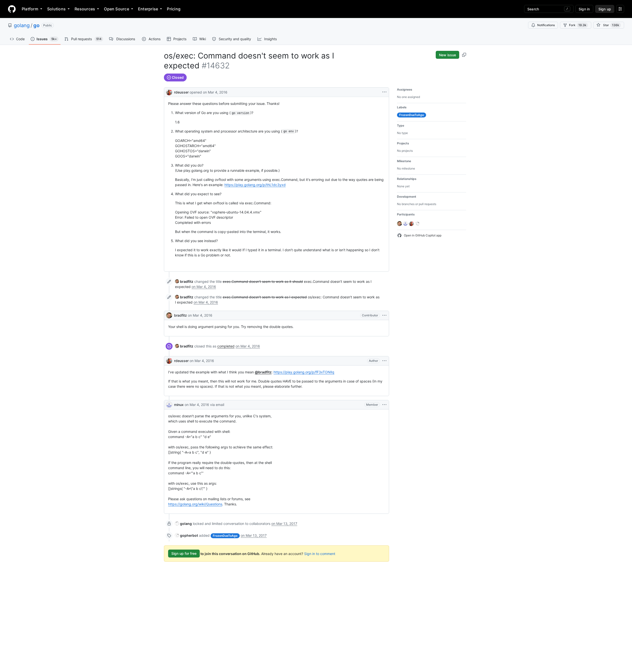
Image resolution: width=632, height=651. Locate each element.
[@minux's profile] (169, 405)
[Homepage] (12, 9)
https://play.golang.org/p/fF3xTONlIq (304, 372)
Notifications (546, 25)
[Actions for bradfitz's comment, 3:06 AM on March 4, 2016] (384, 315)
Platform (30, 8)
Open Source (116, 8)
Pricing (173, 8)
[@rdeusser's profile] (169, 92)
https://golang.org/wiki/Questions (195, 504)
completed (226, 346)
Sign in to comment (319, 553)
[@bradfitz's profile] (169, 315)
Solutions (56, 8)
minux (179, 404)
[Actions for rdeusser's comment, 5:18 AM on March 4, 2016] (384, 360)
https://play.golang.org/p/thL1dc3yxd (255, 185)
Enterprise (148, 8)
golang (22, 25)
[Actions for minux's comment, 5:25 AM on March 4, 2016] (384, 404)
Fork (577, 25)
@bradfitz (263, 372)
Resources (85, 8)
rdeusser (181, 92)
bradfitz (180, 315)
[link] (184, 281)
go (36, 25)
